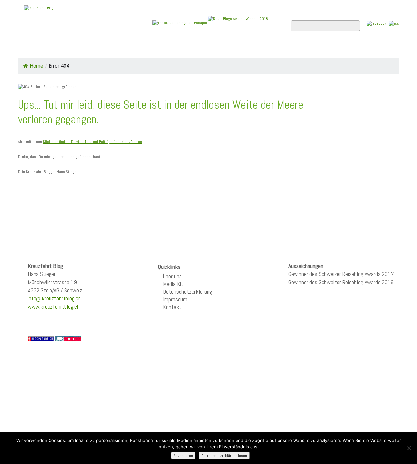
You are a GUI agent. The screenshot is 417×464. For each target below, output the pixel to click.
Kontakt (172, 307)
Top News (62, 49)
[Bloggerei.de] (68, 338)
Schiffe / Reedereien (117, 49)
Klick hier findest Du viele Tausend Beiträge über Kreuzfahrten (92, 141)
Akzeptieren (183, 455)
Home (30, 49)
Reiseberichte (261, 49)
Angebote (172, 49)
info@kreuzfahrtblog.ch (54, 298)
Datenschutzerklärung (187, 291)
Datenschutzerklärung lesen (224, 455)
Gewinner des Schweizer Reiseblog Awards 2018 (341, 282)
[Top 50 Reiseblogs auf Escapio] (180, 22)
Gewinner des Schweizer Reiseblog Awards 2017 (341, 274)
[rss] (394, 23)
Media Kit (173, 284)
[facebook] (376, 23)
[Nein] (409, 448)
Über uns (172, 276)
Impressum (175, 299)
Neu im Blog (213, 49)
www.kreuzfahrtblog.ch (53, 306)
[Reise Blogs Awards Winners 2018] (238, 22)
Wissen (370, 49)
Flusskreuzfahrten (321, 49)
